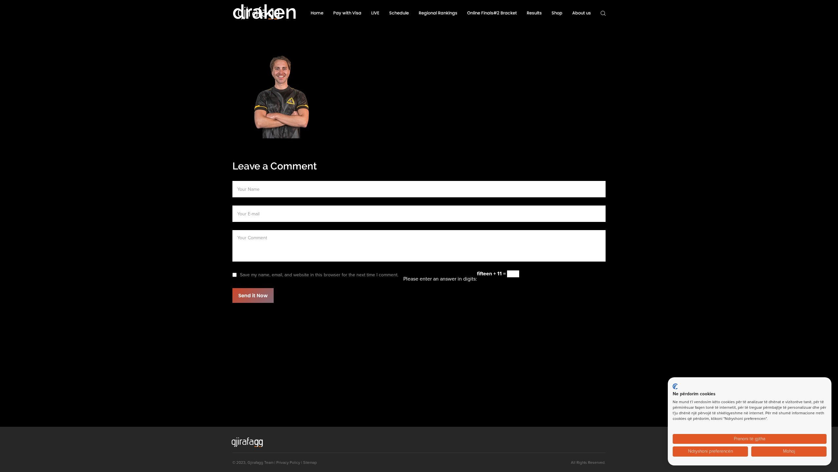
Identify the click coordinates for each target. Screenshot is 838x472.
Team (268, 462)
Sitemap (310, 462)
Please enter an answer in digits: (440, 279)
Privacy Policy (288, 462)
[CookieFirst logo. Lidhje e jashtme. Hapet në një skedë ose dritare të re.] (675, 386)
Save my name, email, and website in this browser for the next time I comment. (319, 275)
